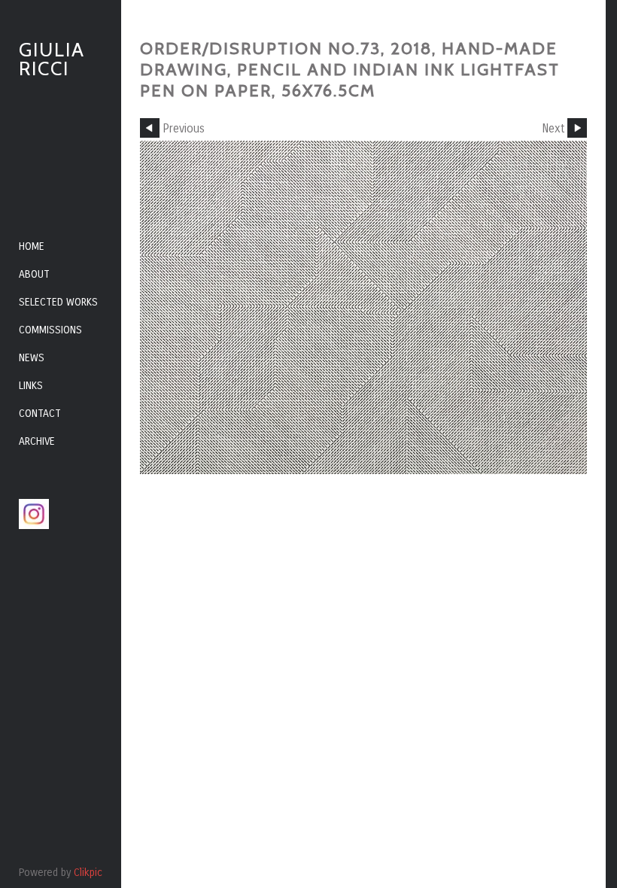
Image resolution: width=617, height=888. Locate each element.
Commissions (50, 330)
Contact (40, 413)
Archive (37, 441)
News (31, 357)
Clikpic (88, 872)
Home (31, 246)
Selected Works (58, 302)
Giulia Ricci (52, 59)
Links (31, 385)
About (34, 274)
